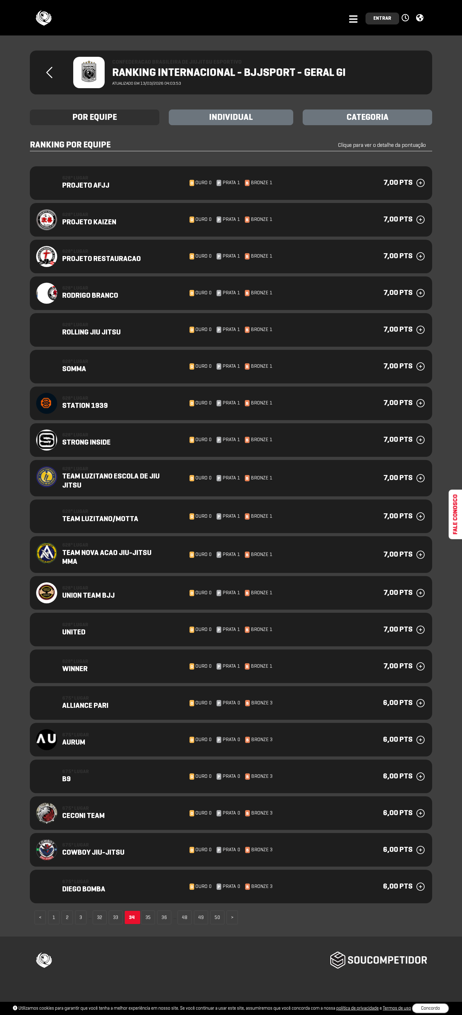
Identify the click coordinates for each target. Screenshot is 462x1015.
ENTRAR (382, 18)
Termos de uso (397, 1008)
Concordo (430, 1008)
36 (164, 918)
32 (99, 918)
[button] (406, 18)
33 (115, 918)
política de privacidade (357, 1008)
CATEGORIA (367, 118)
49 (201, 918)
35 (148, 918)
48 (184, 918)
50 (217, 918)
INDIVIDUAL (231, 118)
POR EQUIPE (94, 118)
